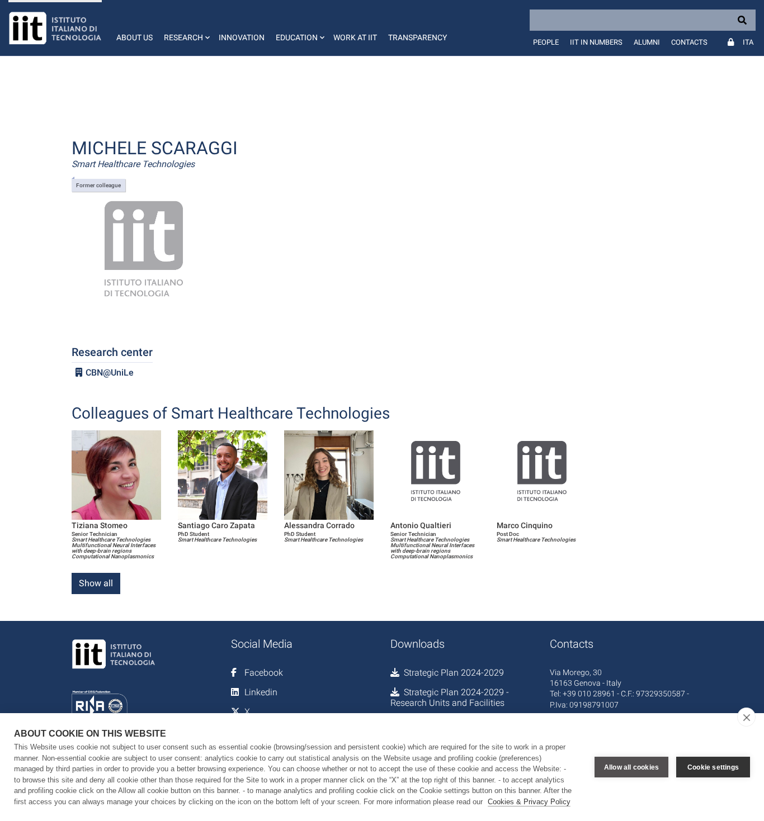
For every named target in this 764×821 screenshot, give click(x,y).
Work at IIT (355, 37)
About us (134, 37)
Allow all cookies (631, 767)
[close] (746, 717)
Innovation (242, 37)
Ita (748, 42)
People (546, 42)
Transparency (417, 37)
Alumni (647, 42)
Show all (96, 583)
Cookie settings (713, 767)
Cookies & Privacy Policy (529, 802)
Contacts (689, 42)
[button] (185, 28)
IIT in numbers (596, 42)
